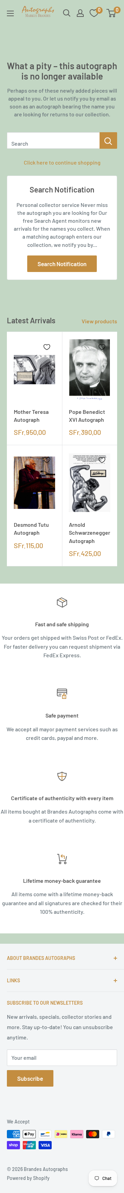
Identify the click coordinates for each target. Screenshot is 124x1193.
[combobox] (53, 140)
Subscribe (30, 1078)
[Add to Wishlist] (47, 347)
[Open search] (67, 13)
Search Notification (62, 263)
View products (99, 321)
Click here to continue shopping (62, 162)
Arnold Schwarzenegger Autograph (89, 532)
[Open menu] (10, 13)
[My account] (80, 13)
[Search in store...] (108, 140)
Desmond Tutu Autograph (31, 528)
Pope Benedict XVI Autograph (87, 415)
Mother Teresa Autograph (31, 415)
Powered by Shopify (28, 1178)
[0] (111, 13)
